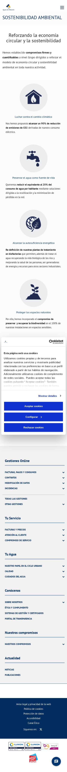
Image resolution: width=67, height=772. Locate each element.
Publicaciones (12, 674)
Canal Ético (33, 723)
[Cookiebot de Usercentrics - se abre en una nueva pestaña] (49, 342)
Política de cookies (33, 708)
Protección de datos (33, 713)
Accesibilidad (33, 718)
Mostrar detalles (47, 395)
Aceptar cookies (33, 406)
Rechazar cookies (33, 427)
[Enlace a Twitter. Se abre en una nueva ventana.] (41, 729)
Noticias (9, 669)
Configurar (32, 416)
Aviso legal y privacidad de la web (33, 704)
